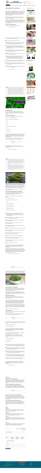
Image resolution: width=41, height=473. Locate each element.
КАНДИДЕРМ (28, 100)
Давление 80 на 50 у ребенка (7, 437)
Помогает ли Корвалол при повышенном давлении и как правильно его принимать (30, 38)
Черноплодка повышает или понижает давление (22, 438)
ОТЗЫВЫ (31, 465)
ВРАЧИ (31, 462)
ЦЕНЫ (31, 463)
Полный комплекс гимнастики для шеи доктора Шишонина (12, 438)
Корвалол (28, 30)
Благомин (28, 71)
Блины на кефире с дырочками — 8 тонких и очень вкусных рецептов (18, 438)
